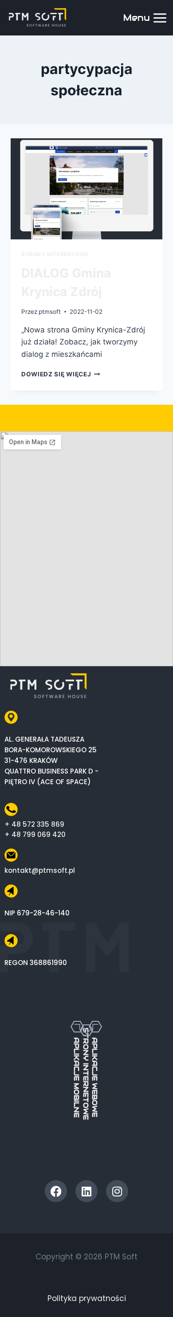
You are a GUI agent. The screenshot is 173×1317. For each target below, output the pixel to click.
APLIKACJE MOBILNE (76, 1077)
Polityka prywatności (86, 1298)
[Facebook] (56, 1191)
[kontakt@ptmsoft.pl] (11, 855)
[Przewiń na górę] (156, 1294)
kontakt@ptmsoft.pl (39, 870)
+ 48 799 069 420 (35, 834)
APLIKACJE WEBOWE (94, 1077)
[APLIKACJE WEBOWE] (95, 1026)
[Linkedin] (86, 1191)
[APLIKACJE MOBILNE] (77, 1026)
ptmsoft (50, 311)
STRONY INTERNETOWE (86, 1074)
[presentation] (86, 188)
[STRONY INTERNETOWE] (86, 1017)
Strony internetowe (55, 254)
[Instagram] (117, 1191)
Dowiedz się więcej (60, 374)
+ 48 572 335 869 (34, 824)
